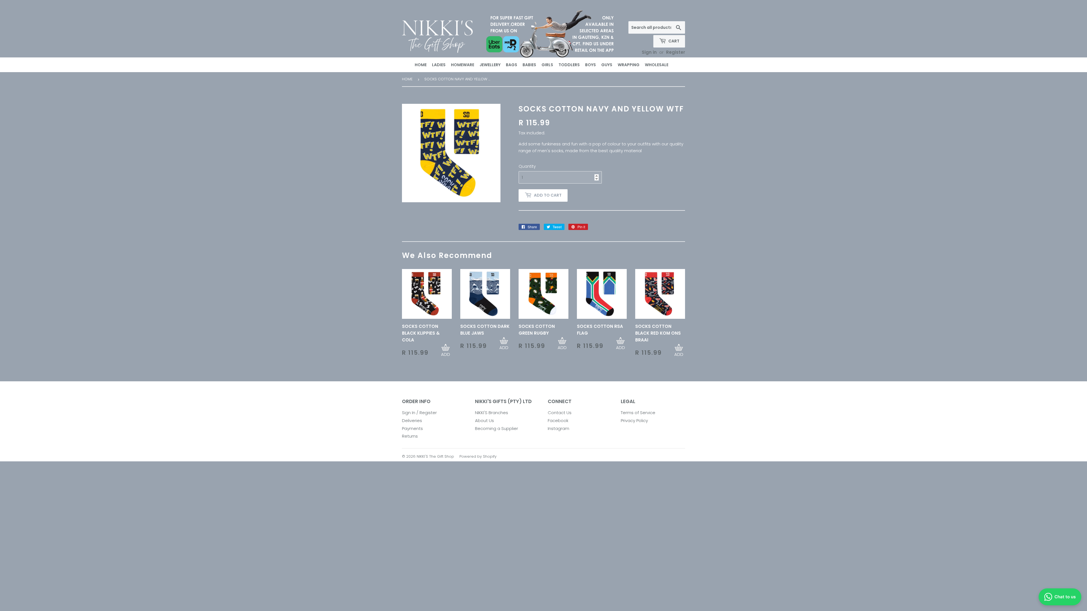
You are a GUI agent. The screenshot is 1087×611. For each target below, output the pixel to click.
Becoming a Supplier (496, 428)
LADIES (439, 65)
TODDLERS (569, 65)
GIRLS (547, 65)
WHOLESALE (656, 65)
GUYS (606, 65)
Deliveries (412, 420)
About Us (484, 420)
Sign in (649, 52)
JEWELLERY (490, 65)
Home (407, 79)
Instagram (558, 428)
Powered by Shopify (478, 456)
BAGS (511, 65)
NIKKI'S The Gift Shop (435, 456)
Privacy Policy (634, 420)
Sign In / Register (419, 413)
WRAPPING (628, 65)
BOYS (590, 65)
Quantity (527, 166)
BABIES (529, 65)
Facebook (558, 420)
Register (675, 52)
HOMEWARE (462, 65)
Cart (673, 41)
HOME (421, 65)
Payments (412, 428)
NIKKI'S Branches (491, 413)
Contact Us (560, 413)
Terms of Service (638, 413)
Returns (410, 436)
